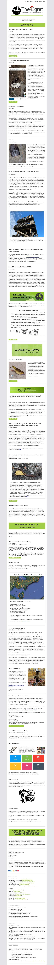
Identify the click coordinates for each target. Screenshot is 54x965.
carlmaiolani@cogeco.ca (15, 205)
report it (27, 496)
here (20, 449)
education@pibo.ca (26, 620)
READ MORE (13, 56)
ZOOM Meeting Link (14, 557)
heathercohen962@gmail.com (32, 257)
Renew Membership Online (16, 725)
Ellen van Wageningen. (32, 709)
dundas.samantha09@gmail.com (26, 883)
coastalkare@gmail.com (26, 878)
